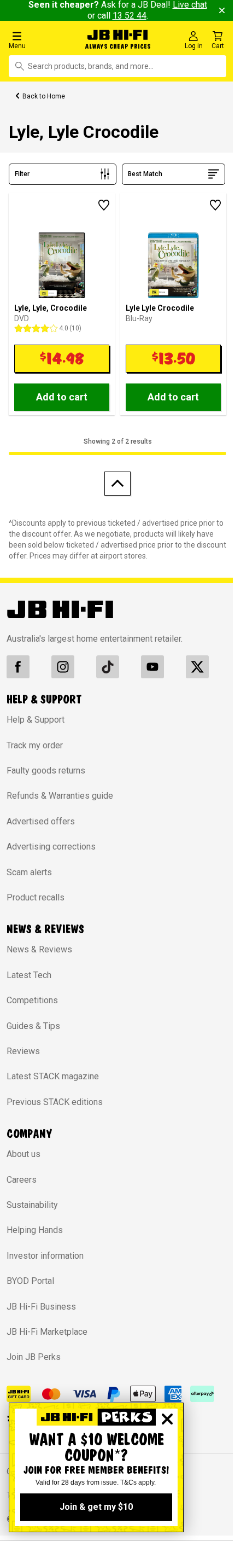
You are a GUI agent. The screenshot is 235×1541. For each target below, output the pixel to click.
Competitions (32, 1000)
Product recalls (35, 897)
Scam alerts (29, 872)
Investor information (45, 1256)
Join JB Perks (34, 1357)
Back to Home (43, 96)
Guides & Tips (33, 1026)
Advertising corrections (51, 846)
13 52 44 (129, 15)
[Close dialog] (167, 1419)
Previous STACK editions (55, 1102)
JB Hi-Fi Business (41, 1306)
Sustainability (32, 1205)
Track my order (35, 745)
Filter (22, 174)
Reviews (23, 1051)
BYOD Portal (30, 1281)
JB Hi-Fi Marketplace (47, 1332)
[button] (40, 39)
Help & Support (35, 719)
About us (23, 1154)
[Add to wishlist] (103, 205)
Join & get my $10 (96, 1507)
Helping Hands (35, 1230)
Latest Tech (29, 975)
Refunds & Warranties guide (60, 795)
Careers (22, 1179)
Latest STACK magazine (53, 1076)
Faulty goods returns (46, 770)
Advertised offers (41, 821)
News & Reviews (39, 949)
